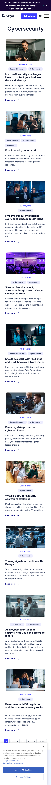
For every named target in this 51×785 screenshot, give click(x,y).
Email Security (12, 140)
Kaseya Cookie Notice (11, 761)
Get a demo (29, 16)
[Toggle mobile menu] (46, 16)
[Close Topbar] (47, 6)
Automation (33, 282)
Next (42, 741)
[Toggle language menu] (40, 16)
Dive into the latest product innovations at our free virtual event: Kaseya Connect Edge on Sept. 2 (21, 5)
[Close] (44, 747)
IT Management (33, 624)
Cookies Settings (23, 777)
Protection (11, 145)
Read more (10, 100)
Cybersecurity (35, 69)
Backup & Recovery (17, 69)
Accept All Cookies (23, 770)
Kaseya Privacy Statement (13, 763)
